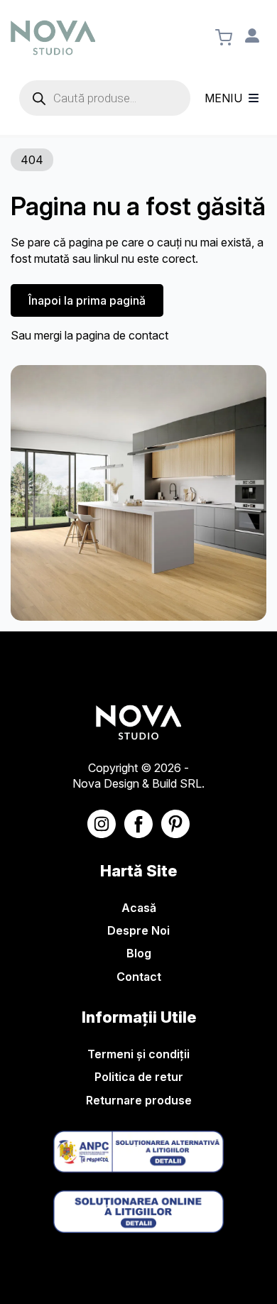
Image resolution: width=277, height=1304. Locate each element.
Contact (138, 976)
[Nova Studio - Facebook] (138, 824)
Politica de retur (138, 1077)
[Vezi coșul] (223, 37)
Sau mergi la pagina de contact (89, 335)
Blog (138, 953)
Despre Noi (138, 930)
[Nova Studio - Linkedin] (175, 824)
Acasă (138, 908)
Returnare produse (139, 1100)
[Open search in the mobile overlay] (105, 98)
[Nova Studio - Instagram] (101, 824)
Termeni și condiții (138, 1054)
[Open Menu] (253, 98)
